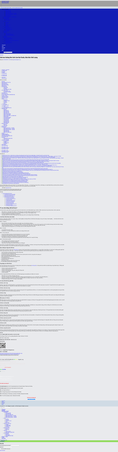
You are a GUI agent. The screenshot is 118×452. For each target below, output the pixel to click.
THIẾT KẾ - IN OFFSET (5, 140)
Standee (5, 36)
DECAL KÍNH (8, 20)
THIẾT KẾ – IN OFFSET (5, 69)
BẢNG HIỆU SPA (8, 12)
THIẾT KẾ (5, 32)
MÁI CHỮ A (5, 125)
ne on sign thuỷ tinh (7, 43)
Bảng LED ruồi (4, 85)
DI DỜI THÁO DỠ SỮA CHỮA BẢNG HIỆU (12, 40)
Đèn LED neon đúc (5, 93)
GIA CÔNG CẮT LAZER (5, 147)
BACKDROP (6, 37)
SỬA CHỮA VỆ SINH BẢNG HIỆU (7, 135)
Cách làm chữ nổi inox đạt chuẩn (9, 194)
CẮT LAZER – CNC (7, 28)
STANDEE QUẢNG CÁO (5, 134)
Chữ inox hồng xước (10, 203)
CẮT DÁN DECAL (6, 18)
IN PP (5, 103)
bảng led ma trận (8, 187)
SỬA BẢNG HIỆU (6, 39)
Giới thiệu (3, 47)
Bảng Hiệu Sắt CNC (5, 84)
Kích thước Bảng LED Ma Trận (6, 107)
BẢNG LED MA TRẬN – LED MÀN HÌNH (10, 16)
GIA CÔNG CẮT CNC (9, 29)
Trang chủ (3, 400)
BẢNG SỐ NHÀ (6, 116)
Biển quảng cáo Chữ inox (10, 200)
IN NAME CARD (4, 70)
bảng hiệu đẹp (16, 249)
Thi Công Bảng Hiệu (5, 136)
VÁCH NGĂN (7, 30)
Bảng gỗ (5, 109)
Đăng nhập (8, 448)
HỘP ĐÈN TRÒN (6, 119)
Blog (2, 50)
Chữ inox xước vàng (10, 197)
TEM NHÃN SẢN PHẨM (9, 34)
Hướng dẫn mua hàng (5, 1)
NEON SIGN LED (8, 27)
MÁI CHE (5, 124)
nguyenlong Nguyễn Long (17, 59)
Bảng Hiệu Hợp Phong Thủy (6, 82)
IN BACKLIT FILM (6, 100)
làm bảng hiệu (33, 265)
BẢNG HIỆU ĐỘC (8, 15)
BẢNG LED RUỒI (6, 17)
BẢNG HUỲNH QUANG (7, 113)
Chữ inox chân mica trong (10, 198)
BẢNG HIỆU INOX (6, 131)
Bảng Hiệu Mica (4, 83)
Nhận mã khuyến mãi (31, 399)
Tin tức (3, 403)
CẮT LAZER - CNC (5, 90)
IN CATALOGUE (8, 24)
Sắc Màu (4, 369)
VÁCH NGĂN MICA (5, 145)
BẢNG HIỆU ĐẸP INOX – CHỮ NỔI (11, 13)
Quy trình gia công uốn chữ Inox (9, 195)
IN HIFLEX (7, 22)
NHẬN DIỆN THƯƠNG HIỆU (10, 35)
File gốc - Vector (4, 95)
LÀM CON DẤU (4, 78)
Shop (3, 46)
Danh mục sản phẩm (5, 411)
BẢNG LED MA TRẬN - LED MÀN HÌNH (10, 115)
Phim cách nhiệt (4, 126)
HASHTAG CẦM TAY (7, 41)
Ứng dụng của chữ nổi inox (8, 196)
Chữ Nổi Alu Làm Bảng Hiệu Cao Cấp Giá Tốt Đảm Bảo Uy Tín (9, 354)
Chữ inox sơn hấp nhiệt (10, 201)
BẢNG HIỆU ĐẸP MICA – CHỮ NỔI (11, 14)
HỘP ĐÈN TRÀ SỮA (7, 118)
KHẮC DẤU (5, 31)
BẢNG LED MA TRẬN (9, 38)
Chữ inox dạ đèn (9, 204)
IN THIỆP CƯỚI (4, 74)
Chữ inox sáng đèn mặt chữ (11, 205)
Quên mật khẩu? (2, 450)
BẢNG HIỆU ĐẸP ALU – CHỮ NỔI (9, 127)
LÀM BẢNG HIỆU (6, 9)
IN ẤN (5, 21)
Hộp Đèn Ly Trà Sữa (5, 97)
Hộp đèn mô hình (4, 98)
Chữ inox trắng (9, 199)
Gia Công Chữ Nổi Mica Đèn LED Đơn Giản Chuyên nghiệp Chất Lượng (11, 353)
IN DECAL (7, 23)
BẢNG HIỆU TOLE (8, 19)
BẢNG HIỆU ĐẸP (8, 10)
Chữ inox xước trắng (10, 202)
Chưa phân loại (4, 92)
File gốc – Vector (5, 436)
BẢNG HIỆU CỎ (6, 110)
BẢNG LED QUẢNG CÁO (7, 132)
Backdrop (3, 81)
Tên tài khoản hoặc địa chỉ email (5, 445)
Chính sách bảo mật (5, 2)
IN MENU (7, 25)
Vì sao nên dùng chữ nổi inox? (7, 193)
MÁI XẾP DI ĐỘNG (5, 123)
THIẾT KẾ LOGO (8, 33)
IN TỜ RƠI (3, 71)
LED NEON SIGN (6, 26)
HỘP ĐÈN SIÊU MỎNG (7, 117)
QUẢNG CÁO (6, 412)
